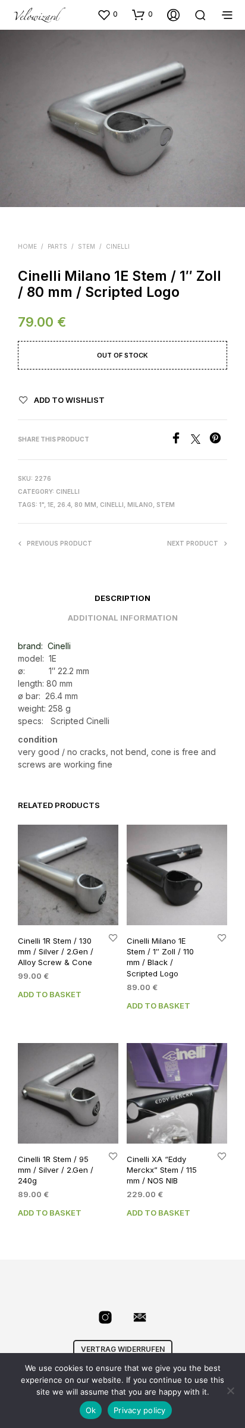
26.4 (64, 504)
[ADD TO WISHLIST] (113, 937)
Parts (57, 246)
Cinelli (118, 246)
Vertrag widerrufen (123, 1349)
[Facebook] (180, 440)
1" (41, 504)
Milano (140, 504)
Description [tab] (122, 598)
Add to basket (49, 994)
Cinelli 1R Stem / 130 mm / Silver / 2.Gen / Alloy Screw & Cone (55, 951)
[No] (230, 1390)
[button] (107, 14)
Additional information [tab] (123, 617)
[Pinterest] (218, 440)
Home (27, 246)
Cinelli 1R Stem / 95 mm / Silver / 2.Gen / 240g (55, 1169)
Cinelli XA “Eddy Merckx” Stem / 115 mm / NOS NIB (162, 1169)
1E (51, 504)
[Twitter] (200, 440)
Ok (91, 1410)
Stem (86, 246)
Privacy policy (140, 1410)
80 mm (85, 504)
